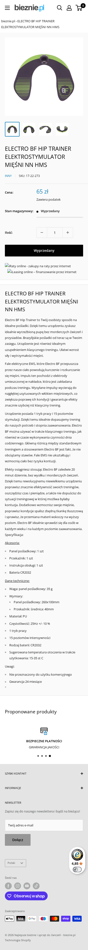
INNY (8, 176)
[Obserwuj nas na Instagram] (17, 885)
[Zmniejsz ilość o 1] (42, 232)
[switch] (77, 869)
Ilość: (9, 232)
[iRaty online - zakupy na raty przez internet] (38, 266)
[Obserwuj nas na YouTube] (26, 885)
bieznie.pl (8, 21)
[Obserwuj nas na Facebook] (8, 885)
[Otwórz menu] (7, 8)
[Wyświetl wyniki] (59, 8)
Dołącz (17, 839)
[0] (79, 8)
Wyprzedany (44, 250)
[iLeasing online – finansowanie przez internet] (42, 272)
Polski (11, 863)
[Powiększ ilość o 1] (68, 232)
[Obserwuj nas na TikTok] (36, 885)
